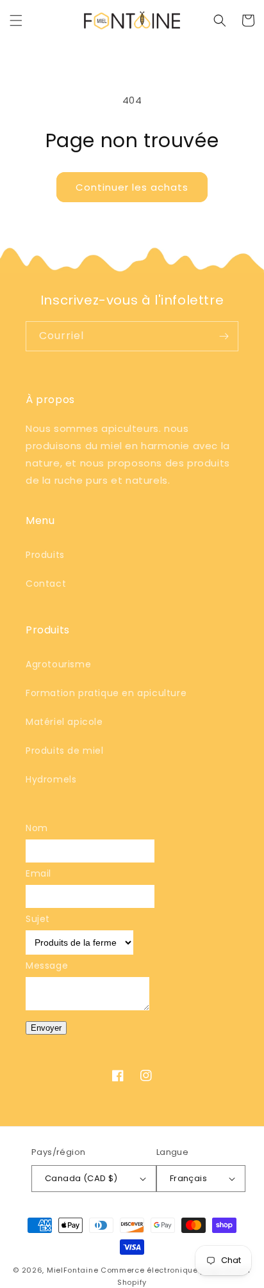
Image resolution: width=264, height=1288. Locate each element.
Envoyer (46, 1028)
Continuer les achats (132, 187)
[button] (16, 20)
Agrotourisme (58, 664)
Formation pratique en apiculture (106, 693)
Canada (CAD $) (81, 1178)
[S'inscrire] (224, 336)
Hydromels (51, 779)
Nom (37, 828)
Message (47, 965)
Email (38, 873)
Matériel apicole (64, 721)
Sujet (38, 918)
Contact (46, 583)
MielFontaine (72, 1270)
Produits (45, 554)
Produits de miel (65, 750)
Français (188, 1178)
